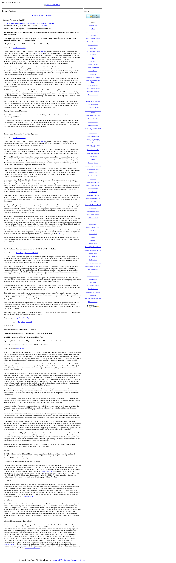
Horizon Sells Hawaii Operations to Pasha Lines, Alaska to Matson (29, 23)
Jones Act (43, 25)
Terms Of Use (58, 560)
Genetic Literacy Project (93, 67)
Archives (48, 15)
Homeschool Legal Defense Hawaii (93, 166)
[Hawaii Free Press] (52, 5)
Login (82, 560)
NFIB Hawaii (93, 230)
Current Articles (38, 15)
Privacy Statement (71, 560)
